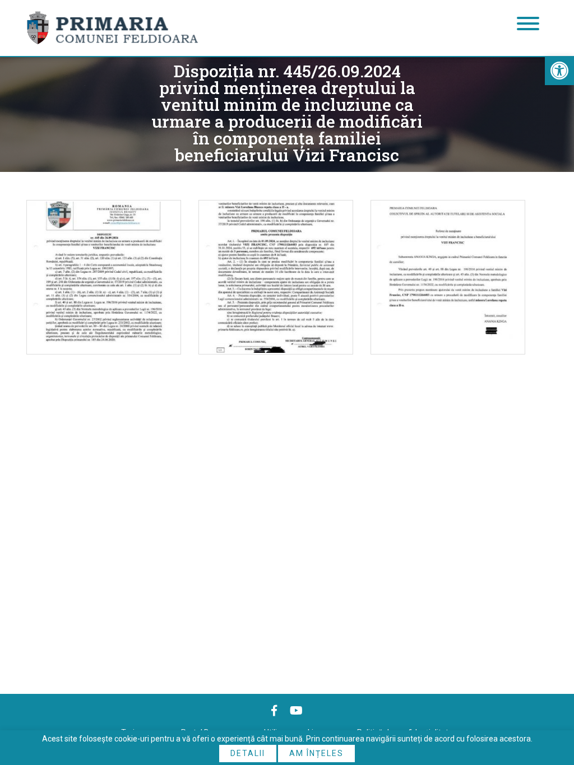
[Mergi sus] (550, 710)
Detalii (247, 753)
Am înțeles (316, 753)
